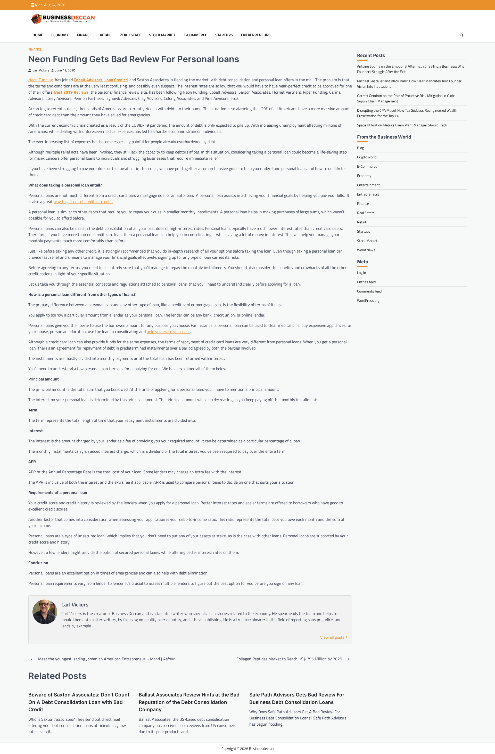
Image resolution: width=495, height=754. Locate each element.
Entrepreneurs (255, 35)
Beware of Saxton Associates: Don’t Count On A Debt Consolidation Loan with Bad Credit (78, 702)
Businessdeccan (261, 748)
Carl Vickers (41, 70)
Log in (361, 272)
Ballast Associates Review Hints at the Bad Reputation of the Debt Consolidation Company (189, 702)
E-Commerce (195, 35)
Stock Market (162, 35)
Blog (360, 147)
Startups (224, 35)
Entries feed (366, 282)
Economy (60, 35)
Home (37, 35)
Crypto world (366, 157)
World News (366, 250)
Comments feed (369, 291)
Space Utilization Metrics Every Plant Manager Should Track (402, 125)
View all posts (332, 637)
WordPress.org (368, 300)
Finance (84, 35)
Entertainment (368, 185)
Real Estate (130, 35)
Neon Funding (40, 80)
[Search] (461, 35)
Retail (105, 35)
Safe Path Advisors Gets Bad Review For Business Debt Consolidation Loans (296, 698)
